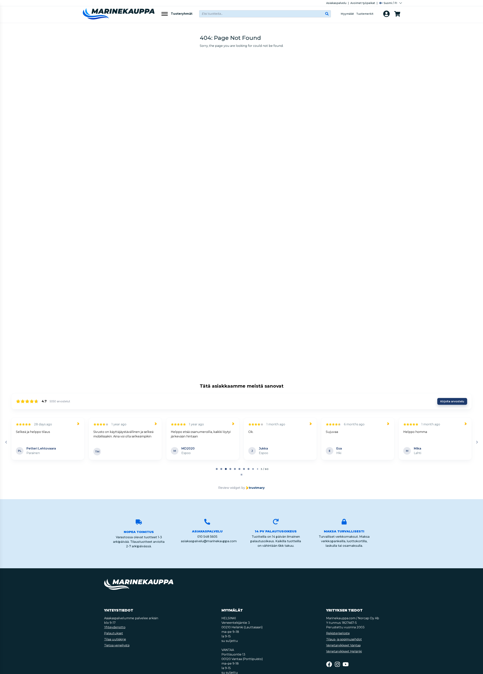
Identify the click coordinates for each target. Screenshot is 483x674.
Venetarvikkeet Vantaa (343, 645)
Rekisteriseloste (338, 633)
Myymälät (347, 13)
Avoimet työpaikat (362, 3)
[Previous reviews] (6, 442)
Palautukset (113, 633)
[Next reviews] (476, 442)
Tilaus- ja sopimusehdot (344, 639)
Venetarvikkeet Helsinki (344, 651)
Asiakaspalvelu (336, 3)
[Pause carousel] (241, 475)
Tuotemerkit (364, 13)
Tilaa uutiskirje (115, 639)
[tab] (216, 469)
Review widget (229, 488)
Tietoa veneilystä (116, 645)
